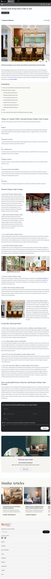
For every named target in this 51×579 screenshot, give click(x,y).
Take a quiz (25, 469)
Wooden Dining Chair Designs (9, 90)
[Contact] (43, 4)
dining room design (42, 278)
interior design (13, 79)
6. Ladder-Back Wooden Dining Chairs (11, 105)
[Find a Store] (49, 4)
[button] (49, 84)
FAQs (4, 109)
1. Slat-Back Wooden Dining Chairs (10, 92)
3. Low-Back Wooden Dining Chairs (10, 97)
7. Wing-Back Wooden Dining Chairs (10, 107)
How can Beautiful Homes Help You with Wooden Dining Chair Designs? (18, 112)
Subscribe (46, 531)
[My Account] (46, 4)
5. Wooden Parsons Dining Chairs (10, 102)
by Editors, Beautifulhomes (9, 514)
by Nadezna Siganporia (31, 514)
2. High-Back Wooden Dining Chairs (10, 95)
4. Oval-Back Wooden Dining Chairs (10, 100)
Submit (44, 428)
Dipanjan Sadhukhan (8, 20)
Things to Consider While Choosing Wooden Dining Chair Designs (16, 87)
